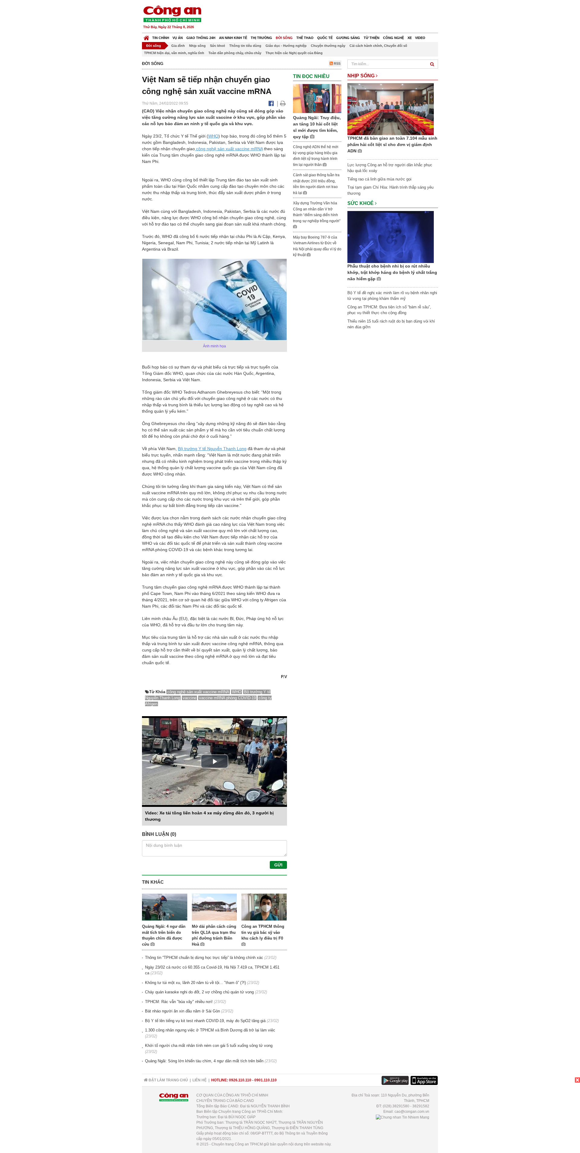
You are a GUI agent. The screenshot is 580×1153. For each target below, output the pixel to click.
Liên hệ (199, 1080)
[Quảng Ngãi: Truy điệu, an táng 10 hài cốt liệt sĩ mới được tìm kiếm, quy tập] (317, 98)
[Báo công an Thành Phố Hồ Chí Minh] (172, 13)
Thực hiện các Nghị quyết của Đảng (294, 53)
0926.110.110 (240, 1080)
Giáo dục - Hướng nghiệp (286, 45)
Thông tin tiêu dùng (245, 45)
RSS (336, 63)
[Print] (283, 103)
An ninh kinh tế (233, 38)
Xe (410, 38)
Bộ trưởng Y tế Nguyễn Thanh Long (212, 448)
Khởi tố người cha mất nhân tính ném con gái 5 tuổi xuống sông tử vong (208, 1045)
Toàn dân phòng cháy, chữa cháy (234, 53)
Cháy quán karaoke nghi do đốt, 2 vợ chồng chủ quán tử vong (199, 992)
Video (420, 38)
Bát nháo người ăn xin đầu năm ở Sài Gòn (182, 1011)
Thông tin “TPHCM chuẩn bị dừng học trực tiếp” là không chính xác (204, 957)
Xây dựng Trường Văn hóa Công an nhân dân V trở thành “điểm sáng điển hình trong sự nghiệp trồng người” (316, 212)
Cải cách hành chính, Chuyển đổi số (378, 45)
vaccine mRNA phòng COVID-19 (227, 698)
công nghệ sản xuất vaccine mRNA (229, 148)
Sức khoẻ (217, 45)
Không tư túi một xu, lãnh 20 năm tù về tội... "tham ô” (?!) (195, 982)
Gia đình (178, 45)
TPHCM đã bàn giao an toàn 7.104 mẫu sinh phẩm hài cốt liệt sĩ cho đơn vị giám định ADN (392, 144)
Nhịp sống (197, 45)
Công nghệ (393, 38)
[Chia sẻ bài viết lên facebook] (271, 103)
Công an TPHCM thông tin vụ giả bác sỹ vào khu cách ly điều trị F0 (262, 932)
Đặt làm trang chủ (168, 1080)
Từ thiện (371, 38)
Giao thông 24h (200, 38)
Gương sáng (348, 38)
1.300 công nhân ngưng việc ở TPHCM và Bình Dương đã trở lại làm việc (210, 1030)
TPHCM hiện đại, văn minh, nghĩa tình (174, 53)
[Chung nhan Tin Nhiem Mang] (402, 1117)
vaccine (189, 698)
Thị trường (261, 38)
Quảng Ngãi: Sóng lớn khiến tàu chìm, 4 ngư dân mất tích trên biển (204, 1061)
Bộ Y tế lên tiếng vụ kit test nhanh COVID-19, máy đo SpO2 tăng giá (205, 1020)
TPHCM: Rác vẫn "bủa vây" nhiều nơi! (179, 1001)
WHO (213, 136)
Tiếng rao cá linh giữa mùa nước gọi (379, 179)
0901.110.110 (265, 1080)
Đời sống (284, 38)
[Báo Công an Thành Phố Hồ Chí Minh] (146, 36)
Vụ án (177, 38)
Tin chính (160, 38)
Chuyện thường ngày (328, 45)
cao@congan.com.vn (412, 1111)
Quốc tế (325, 38)
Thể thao (305, 38)
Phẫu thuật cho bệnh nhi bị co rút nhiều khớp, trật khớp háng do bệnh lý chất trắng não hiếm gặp (392, 272)
